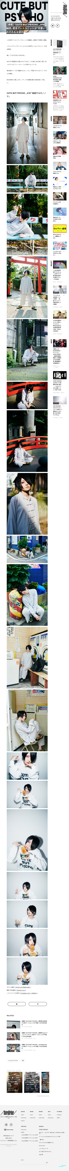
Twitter (6, 1124)
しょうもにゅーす (43, 1148)
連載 (34, 1038)
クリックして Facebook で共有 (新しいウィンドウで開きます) (57, 25)
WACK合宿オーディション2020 (30, 1141)
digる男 (41, 1154)
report (23, 1120)
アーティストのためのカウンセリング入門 (49, 1136)
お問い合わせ (8, 1138)
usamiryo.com (21, 990)
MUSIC (62, 392)
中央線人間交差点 (43, 1129)
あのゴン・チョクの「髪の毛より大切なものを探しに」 (52, 1133)
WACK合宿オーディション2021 (32, 1089)
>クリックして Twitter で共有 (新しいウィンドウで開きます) (52, 25)
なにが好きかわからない (45, 1151)
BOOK (9, 1090)
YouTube (59, 1114)
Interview (14, 1090)
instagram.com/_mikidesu (29, 993)
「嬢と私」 (42, 1139)
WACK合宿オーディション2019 (30, 1138)
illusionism (42, 1145)
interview (23, 1117)
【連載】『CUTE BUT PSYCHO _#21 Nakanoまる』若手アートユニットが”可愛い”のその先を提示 (34, 1046)
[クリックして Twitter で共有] (17, 1004)
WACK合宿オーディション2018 (30, 1135)
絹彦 (23, 1060)
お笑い (58, 1117)
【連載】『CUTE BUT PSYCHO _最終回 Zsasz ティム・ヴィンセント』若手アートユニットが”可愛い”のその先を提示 (34, 1034)
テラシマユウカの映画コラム (46, 1142)
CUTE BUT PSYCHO (58, 12)
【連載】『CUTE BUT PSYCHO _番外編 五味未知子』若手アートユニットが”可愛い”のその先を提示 (34, 1022)
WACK (32, 1089)
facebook (11, 1124)
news (22, 1114)
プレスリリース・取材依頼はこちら (8, 1140)
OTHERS (59, 1111)
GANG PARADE (56, 392)
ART (52, 12)
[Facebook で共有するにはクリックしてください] (38, 1004)
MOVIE (61, 307)
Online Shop (10, 1129)
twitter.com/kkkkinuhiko (22, 987)
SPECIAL (27, 1089)
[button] (24, 16)
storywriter (56, 16)
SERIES (41, 1126)
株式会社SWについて (9, 1135)
